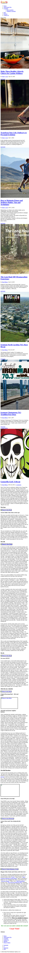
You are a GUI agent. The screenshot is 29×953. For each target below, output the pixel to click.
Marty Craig (5, 76)
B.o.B (13, 877)
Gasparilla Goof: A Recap (10, 482)
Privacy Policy (7, 942)
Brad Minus (5, 282)
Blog (5, 12)
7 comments (18, 484)
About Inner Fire (7, 7)
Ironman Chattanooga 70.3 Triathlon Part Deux (11, 413)
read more (3, 79)
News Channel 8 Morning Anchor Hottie (13, 877)
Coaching (6, 8)
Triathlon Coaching (11, 11)
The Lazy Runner (5, 881)
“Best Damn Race (20, 881)
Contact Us (6, 15)
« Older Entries (4, 428)
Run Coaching (10, 10)
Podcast (5, 14)
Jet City (2, 776)
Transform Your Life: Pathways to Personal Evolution (14, 134)
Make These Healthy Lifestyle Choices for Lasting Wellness (12, 72)
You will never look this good (15, 882)
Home (5, 6)
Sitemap (5, 941)
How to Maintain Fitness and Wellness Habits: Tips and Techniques (12, 202)
